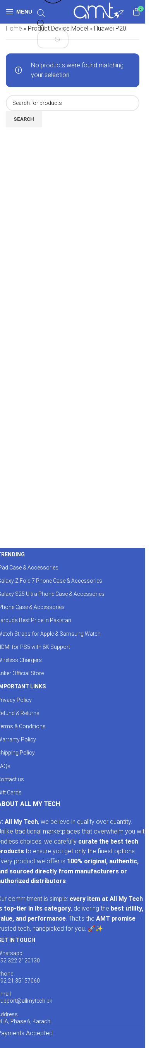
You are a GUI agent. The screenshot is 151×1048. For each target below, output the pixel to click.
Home (14, 28)
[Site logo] (98, 11)
